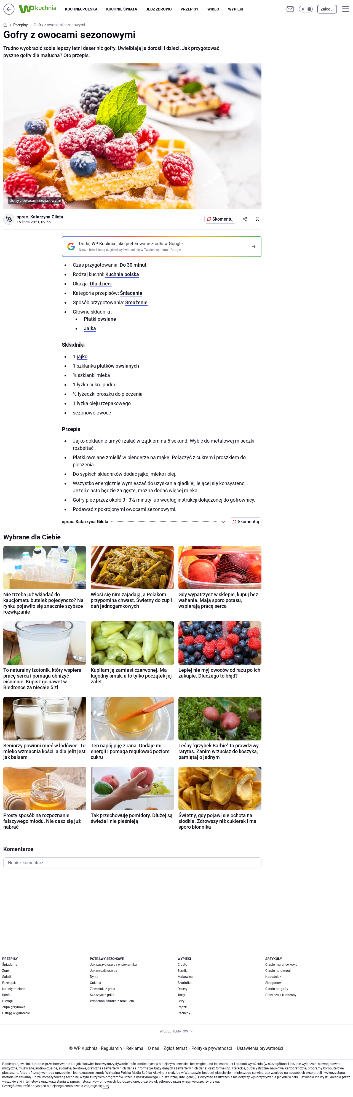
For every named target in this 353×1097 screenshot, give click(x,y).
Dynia (94, 977)
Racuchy (184, 1013)
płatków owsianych (118, 366)
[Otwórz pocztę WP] (290, 9)
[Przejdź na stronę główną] (9, 13)
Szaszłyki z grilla (102, 995)
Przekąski (9, 983)
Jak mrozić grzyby (103, 971)
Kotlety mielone (13, 989)
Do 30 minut (133, 265)
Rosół (6, 995)
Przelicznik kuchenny (280, 995)
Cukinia (95, 983)
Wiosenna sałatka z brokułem (112, 1001)
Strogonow (273, 983)
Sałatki (7, 977)
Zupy (6, 971)
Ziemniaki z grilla (102, 989)
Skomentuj (223, 219)
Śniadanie (131, 293)
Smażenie (136, 302)
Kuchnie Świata (121, 9)
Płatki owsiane (100, 319)
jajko (82, 356)
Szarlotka (185, 983)
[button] (306, 9)
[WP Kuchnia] (42, 9)
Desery (183, 989)
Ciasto (182, 965)
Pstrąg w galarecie (16, 1013)
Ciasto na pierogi (278, 971)
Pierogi (7, 1001)
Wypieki (235, 9)
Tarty (181, 995)
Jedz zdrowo (159, 9)
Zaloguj (327, 9)
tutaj (106, 1086)
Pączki (183, 1007)
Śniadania (9, 965)
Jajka (90, 328)
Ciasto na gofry (276, 989)
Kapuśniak (273, 977)
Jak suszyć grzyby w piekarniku (113, 965)
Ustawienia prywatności (259, 1048)
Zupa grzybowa (13, 1007)
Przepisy (190, 9)
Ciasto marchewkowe (281, 965)
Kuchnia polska (81, 9)
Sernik (182, 971)
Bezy (181, 1001)
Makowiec (185, 977)
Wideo (213, 9)
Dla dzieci (101, 284)
